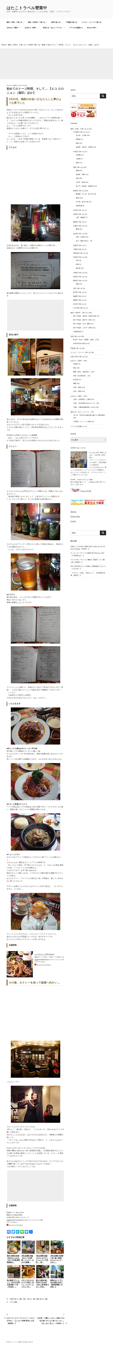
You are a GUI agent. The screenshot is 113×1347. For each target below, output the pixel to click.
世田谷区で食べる (79, 253)
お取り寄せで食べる (77, 356)
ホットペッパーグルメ (44, 964)
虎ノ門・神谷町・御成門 (84, 186)
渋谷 (77, 260)
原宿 (77, 264)
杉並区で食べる (78, 277)
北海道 (75, 364)
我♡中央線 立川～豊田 (81, 324)
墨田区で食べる (78, 222)
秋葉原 (78, 139)
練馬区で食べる (78, 300)
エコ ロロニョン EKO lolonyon (44, 954)
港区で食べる (40, 1299)
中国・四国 (77, 387)
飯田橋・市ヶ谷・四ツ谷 (84, 194)
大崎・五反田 (80, 237)
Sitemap (73, 512)
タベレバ (43, 961)
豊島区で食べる (78, 280)
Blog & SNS (91, 27)
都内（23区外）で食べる (36, 22)
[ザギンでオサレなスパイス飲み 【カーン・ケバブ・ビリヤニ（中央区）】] (28, 1278)
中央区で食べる (14, 1299)
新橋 (77, 170)
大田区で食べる (78, 249)
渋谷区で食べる (78, 257)
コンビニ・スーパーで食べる (91, 22)
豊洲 (77, 229)
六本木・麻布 (80, 182)
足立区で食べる (78, 304)
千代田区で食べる (79, 132)
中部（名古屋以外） (80, 376)
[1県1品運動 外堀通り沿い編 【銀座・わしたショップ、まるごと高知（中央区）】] (57, 1253)
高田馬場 (79, 206)
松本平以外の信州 (79, 343)
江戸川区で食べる (79, 308)
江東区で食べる (78, 226)
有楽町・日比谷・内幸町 (84, 147)
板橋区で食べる (78, 296)
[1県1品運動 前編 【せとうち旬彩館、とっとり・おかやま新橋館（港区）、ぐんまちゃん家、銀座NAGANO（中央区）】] (28, 1253)
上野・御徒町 (80, 217)
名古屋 (75, 379)
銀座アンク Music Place (14, 1215)
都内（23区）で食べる (14, 22)
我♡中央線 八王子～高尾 (82, 328)
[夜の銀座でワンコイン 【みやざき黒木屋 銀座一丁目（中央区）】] (14, 1278)
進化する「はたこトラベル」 (53, 27)
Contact (73, 521)
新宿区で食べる (78, 191)
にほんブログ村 (85, 491)
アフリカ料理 (13, 1302)
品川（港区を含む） (83, 241)
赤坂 (34, 1299)
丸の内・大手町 (81, 135)
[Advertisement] (56, 63)
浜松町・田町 (80, 174)
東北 (74, 368)
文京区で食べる (78, 210)
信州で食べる (55, 22)
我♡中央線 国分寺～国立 (82, 320)
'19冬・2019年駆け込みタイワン (84, 403)
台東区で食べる (78, 214)
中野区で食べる (78, 273)
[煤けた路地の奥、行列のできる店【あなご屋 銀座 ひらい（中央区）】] (43, 1278)
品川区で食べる (78, 233)
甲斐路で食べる (71, 22)
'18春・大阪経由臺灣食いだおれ (84, 407)
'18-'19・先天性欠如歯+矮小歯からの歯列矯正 (89, 415)
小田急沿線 (77, 331)
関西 (74, 383)
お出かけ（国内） (13, 27)
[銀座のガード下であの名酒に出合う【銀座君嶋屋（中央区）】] (57, 1278)
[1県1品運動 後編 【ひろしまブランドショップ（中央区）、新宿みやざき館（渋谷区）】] (43, 1253)
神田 (77, 143)
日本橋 (78, 155)
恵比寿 (78, 268)
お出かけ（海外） (31, 27)
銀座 (46, 1299)
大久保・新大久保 (82, 202)
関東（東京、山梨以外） (81, 372)
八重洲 (78, 159)
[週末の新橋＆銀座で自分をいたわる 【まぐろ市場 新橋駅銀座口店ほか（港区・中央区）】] (14, 1253)
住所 (36, 959)
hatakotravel (22, 85)
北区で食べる (77, 288)
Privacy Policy (75, 516)
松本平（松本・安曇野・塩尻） (84, 339)
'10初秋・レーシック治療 (82, 421)
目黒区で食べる (78, 245)
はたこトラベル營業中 (27, 8)
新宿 (77, 198)
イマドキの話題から (76, 27)
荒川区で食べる (78, 292)
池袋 (77, 284)
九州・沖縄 (77, 391)
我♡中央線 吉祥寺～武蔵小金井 (84, 316)
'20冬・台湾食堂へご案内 (82, 399)
